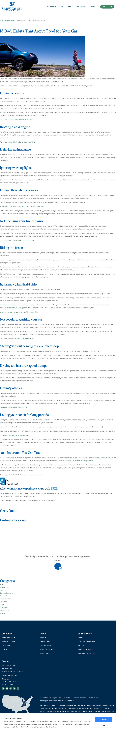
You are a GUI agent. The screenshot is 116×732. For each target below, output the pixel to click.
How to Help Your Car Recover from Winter (21, 142)
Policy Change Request (85, 649)
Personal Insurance (8, 637)
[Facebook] (7, 688)
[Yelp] (10, 688)
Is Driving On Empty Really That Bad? (20, 120)
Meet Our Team (45, 641)
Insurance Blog (10, 21)
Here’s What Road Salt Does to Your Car (21, 339)
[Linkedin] (14, 688)
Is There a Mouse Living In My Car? (17, 435)
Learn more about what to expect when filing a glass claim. (19, 312)
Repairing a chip (5, 305)
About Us (43, 637)
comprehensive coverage (15, 308)
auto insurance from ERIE (99, 458)
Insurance (51, 7)
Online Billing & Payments (86, 641)
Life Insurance (6, 645)
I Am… (62, 7)
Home (2, 21)
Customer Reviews (46, 645)
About (71, 7)
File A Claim (81, 645)
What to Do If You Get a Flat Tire (16, 407)
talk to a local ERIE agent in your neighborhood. (78, 461)
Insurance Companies (47, 649)
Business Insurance (8, 641)
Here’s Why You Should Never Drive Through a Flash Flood (25, 206)
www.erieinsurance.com (34, 475)
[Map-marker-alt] (3, 688)
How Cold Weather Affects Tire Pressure (21, 240)
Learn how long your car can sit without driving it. (86, 427)
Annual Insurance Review (86, 653)
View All (2, 613)
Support (81, 7)
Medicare (5, 649)
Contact (92, 7)
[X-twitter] (18, 688)
